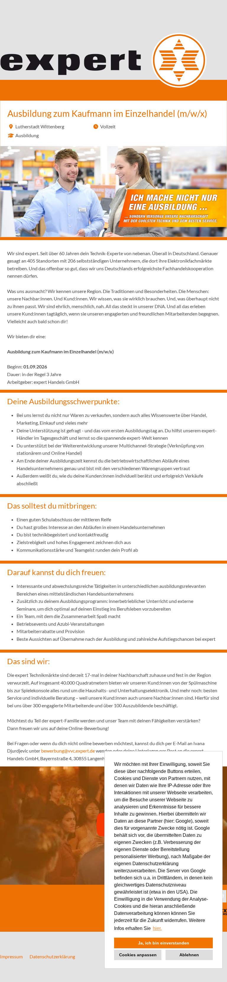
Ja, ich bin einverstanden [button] (163, 943)
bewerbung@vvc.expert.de (68, 750)
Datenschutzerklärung (52, 956)
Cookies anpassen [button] (138, 954)
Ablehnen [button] (189, 954)
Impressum (11, 956)
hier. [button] (157, 928)
